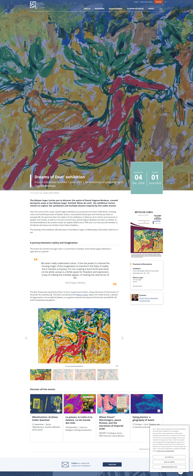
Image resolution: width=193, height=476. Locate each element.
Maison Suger (39, 193)
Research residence (116, 9)
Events (136, 2)
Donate (158, 2)
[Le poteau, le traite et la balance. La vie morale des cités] (80, 418)
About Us (87, 9)
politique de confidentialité (165, 451)
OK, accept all (169, 457)
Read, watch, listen (146, 2)
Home (32, 193)
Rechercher (160, 9)
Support (151, 9)
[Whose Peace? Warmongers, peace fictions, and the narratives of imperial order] (113, 418)
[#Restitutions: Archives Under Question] (46, 418)
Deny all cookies (169, 462)
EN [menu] (165, 2)
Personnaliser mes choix (169, 467)
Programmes (99, 9)
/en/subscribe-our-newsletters (112, 464)
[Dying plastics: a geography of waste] (147, 418)
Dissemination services (135, 9)
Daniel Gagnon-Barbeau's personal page (148, 299)
